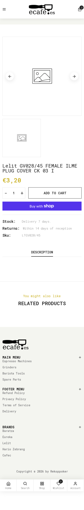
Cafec (6, 455)
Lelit (6, 443)
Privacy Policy (14, 399)
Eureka (7, 437)
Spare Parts (11, 379)
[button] (80, 9)
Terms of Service (16, 405)
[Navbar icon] (4, 9)
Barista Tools (13, 373)
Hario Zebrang (13, 449)
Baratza (8, 431)
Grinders (9, 367)
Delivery (9, 411)
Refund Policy (13, 393)
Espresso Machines (17, 361)
